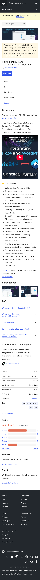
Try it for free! (7, 277)
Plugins (23, 503)
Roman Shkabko (11, 68)
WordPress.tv (8, 524)
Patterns (24, 507)
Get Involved (26, 513)
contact (35, 403)
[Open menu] (36, 3)
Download (7, 73)
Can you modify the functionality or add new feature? (14, 336)
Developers (6, 521)
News (4, 499)
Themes (24, 499)
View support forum (9, 464)
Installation (8, 92)
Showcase (25, 496)
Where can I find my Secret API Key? (16, 308)
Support (7, 103)
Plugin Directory (7, 9)
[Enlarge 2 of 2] (35, 289)
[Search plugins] (24, 24)
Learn (4, 513)
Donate (25, 521)
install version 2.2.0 (9, 118)
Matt (5, 535)
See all (35, 449)
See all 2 (35, 398)
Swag (24, 524)
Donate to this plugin (10, 483)
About (4, 496)
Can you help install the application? (15, 329)
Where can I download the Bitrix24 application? (11, 315)
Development (9, 97)
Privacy (5, 507)
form (31, 407)
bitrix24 (28, 403)
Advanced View (8, 413)
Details (6, 81)
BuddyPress (7, 542)
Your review (6, 449)
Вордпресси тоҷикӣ (15, 552)
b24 (23, 403)
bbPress (6, 539)
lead (35, 407)
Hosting (5, 503)
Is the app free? (8, 322)
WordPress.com (9, 531)
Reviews (7, 87)
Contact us (6, 270)
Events (23, 517)
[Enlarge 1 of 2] (16, 289)
